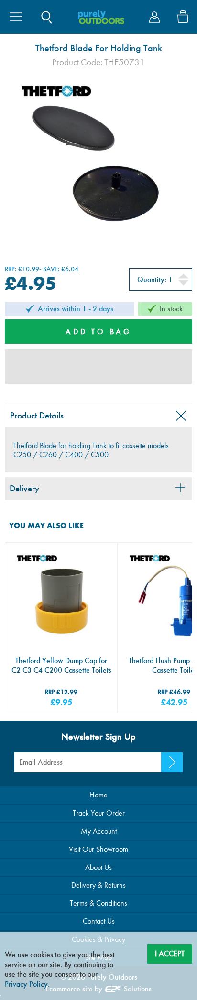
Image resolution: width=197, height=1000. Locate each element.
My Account (99, 831)
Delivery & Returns (98, 884)
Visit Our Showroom (98, 849)
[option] (98, 162)
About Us (98, 867)
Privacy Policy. (27, 984)
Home (98, 794)
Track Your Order (99, 812)
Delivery (24, 488)
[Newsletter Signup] (172, 762)
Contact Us (99, 921)
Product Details (37, 415)
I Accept (170, 953)
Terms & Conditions (98, 903)
